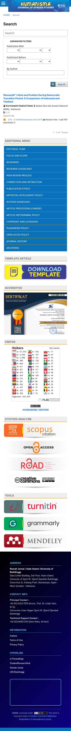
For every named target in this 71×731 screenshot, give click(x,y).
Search (61, 84)
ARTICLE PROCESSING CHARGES (24, 208)
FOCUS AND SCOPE (16, 155)
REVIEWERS (12, 162)
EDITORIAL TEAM (15, 149)
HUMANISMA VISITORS (35, 409)
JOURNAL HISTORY (16, 241)
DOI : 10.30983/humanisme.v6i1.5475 (25, 120)
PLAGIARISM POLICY (17, 228)
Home (6, 15)
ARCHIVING (12, 247)
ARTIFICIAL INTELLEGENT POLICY (24, 195)
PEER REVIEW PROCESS (19, 175)
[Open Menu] (3, 3)
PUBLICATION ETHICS (18, 188)
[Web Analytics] (35, 405)
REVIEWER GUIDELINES (19, 168)
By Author (12, 68)
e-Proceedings (17, 659)
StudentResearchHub (20, 663)
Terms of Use (16, 640)
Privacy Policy (17, 644)
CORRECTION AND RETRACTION (24, 182)
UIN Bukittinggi (17, 672)
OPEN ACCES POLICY (17, 234)
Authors (13, 636)
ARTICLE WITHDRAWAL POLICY (23, 215)
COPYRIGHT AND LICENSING (22, 221)
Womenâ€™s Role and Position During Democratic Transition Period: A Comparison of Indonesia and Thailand (31, 98)
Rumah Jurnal (16, 667)
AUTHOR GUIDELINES (18, 201)
